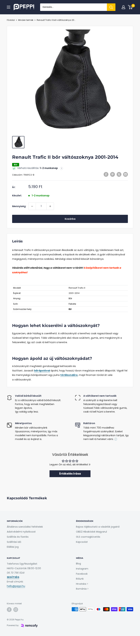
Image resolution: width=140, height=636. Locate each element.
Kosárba (70, 219)
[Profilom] (123, 7)
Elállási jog (13, 547)
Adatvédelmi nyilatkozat (21, 531)
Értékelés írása (70, 474)
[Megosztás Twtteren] (119, 174)
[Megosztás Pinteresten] (112, 174)
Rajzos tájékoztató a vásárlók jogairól (98, 526)
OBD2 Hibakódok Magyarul (91, 531)
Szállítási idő (14, 542)
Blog (78, 563)
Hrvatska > (82, 584)
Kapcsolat (82, 542)
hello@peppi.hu (16, 586)
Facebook (82, 573)
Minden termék (25, 20)
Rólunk (80, 578)
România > (82, 588)
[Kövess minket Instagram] (15, 609)
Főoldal (11, 20)
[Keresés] (111, 7)
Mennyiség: (19, 206)
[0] (130, 7)
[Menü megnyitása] (8, 7)
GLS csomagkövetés (88, 536)
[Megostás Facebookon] (106, 174)
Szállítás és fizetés (18, 536)
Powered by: (13, 625)
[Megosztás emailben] (125, 174)
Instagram (82, 568)
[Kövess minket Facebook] (9, 609)
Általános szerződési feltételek (25, 526)
